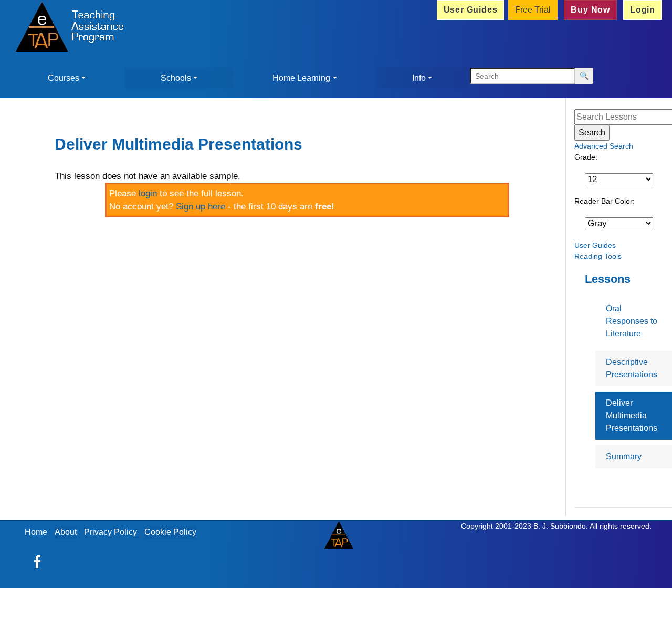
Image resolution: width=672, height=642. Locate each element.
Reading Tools (598, 256)
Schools (176, 77)
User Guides (595, 245)
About (66, 532)
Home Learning (301, 77)
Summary (624, 456)
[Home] (66, 28)
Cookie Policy (170, 532)
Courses (63, 77)
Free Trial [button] (533, 9)
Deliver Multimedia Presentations (631, 415)
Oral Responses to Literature (631, 321)
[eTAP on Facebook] (37, 560)
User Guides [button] (471, 9)
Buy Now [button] (590, 9)
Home (36, 532)
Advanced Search (603, 146)
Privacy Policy (110, 532)
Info (419, 77)
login (148, 193)
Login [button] (642, 9)
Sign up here (200, 207)
